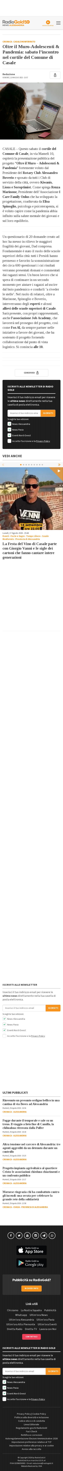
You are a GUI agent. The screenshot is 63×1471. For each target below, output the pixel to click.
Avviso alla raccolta (31, 1449)
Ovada (16, 1207)
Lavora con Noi (47, 1329)
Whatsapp (21, 1315)
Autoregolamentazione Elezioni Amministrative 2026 (31, 1438)
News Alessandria (21, 424)
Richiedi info (31, 1288)
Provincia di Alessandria (27, 539)
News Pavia (18, 430)
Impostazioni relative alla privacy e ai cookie (31, 1445)
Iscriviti (48, 413)
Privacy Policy (43, 441)
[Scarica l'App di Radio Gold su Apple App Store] (31, 1250)
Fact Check (31, 1431)
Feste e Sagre (18, 536)
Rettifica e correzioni (31, 1435)
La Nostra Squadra (31, 1310)
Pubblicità (50, 1310)
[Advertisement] (31, 597)
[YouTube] (27, 1235)
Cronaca (7, 41)
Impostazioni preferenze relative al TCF (32, 1442)
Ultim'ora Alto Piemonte (20, 1324)
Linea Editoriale (31, 1424)
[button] (59, 464)
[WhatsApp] (52, 1235)
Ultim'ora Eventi (47, 1324)
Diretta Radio (14, 1329)
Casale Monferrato (24, 41)
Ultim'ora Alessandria (21, 1320)
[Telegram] (43, 1235)
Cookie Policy (39, 1414)
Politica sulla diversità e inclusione (31, 1417)
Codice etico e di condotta (31, 1421)
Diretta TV (31, 1329)
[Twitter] (19, 1235)
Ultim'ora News (39, 1315)
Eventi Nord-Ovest (21, 435)
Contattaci (31, 1336)
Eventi (6, 536)
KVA (40, 1466)
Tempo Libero (33, 536)
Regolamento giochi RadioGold (31, 1428)
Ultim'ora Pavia (45, 1320)
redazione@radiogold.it (43, 1463)
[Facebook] (11, 1235)
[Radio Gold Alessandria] (16, 22)
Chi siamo (12, 1310)
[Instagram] (35, 1235)
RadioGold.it (40, 1457)
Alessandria (20, 1111)
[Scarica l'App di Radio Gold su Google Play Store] (31, 1263)
